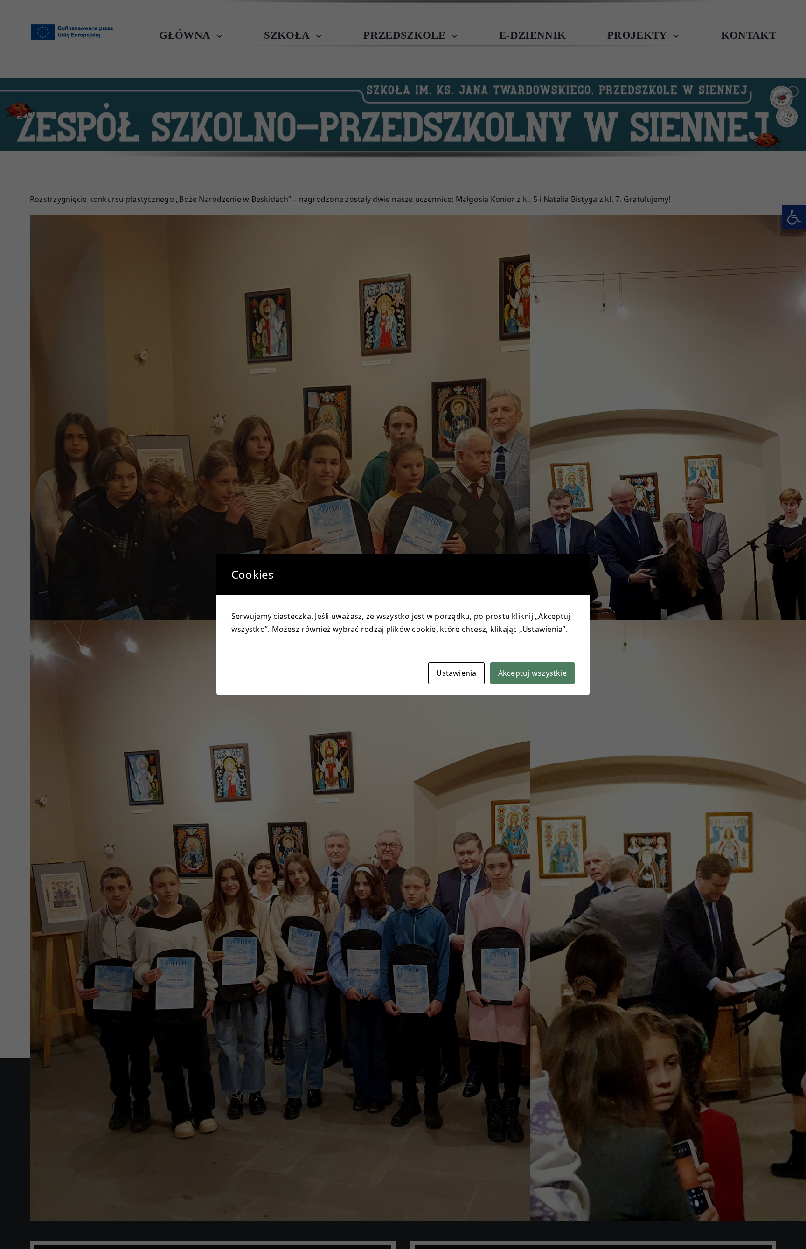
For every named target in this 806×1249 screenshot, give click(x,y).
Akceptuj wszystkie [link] (532, 673)
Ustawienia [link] (456, 673)
